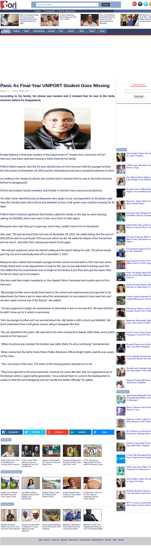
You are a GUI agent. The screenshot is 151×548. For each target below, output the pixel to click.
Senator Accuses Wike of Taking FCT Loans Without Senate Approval (31, 528)
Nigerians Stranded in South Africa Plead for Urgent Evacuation (72, 527)
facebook (108, 539)
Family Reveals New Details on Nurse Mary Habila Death (72, 495)
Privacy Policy (73, 539)
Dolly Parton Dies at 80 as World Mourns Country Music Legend (10, 462)
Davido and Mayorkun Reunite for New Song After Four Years (72, 462)
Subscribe (139, 97)
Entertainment (39, 31)
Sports (71, 31)
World (27, 31)
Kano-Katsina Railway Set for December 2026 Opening (51, 527)
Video (102, 31)
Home (38, 11)
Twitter (115, 539)
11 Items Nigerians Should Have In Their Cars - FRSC (68, 17)
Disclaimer (63, 539)
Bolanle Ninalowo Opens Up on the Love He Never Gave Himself (10, 527)
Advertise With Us (98, 539)
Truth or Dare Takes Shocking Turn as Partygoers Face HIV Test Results (30, 463)
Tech (61, 31)
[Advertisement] (75, 58)
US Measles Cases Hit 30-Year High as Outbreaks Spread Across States (93, 496)
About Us (47, 539)
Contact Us (50, 11)
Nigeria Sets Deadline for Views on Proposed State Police (51, 462)
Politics (16, 31)
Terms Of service (84, 539)
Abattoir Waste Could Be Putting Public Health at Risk (50, 495)
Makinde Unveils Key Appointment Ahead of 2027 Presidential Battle (93, 527)
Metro (82, 31)
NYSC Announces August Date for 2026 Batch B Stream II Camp (93, 462)
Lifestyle (51, 31)
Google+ (121, 539)
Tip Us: (67, 11)
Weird (92, 31)
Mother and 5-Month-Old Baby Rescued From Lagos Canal (9, 495)
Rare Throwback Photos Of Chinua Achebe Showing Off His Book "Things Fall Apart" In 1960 (29, 19)
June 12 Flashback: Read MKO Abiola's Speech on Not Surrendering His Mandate (107, 19)
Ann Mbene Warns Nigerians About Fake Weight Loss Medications (30, 496)
